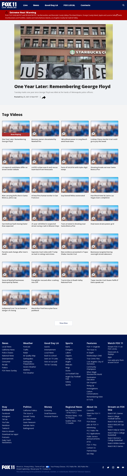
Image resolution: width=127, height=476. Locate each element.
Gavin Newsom (29, 422)
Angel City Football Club (72, 377)
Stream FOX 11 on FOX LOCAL (115, 347)
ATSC (89, 442)
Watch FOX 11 (115, 343)
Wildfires (26, 370)
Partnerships (92, 451)
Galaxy (68, 382)
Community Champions (91, 368)
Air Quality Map (29, 355)
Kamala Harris (28, 425)
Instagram (6, 416)
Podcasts (5, 437)
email (123, 467)
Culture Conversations (92, 392)
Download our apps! (10, 434)
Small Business (50, 413)
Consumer (6, 361)
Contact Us (91, 448)
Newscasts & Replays (113, 353)
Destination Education (91, 378)
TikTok (4, 419)
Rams (67, 346)
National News (8, 355)
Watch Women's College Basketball (115, 439)
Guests (47, 346)
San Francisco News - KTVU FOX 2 (73, 411)
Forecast (26, 346)
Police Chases (7, 352)
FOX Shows (91, 421)
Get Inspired (91, 382)
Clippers (68, 355)
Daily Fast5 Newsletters (7, 441)
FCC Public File (92, 430)
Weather (28, 343)
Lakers (68, 352)
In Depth (90, 352)
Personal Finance (51, 416)
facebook (103, 467)
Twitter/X (5, 428)
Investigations (92, 388)
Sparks (68, 385)
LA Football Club (72, 373)
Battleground (28, 428)
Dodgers (68, 358)
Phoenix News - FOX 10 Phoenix (73, 416)
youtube (118, 467)
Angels (68, 361)
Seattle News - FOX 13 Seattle (73, 422)
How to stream (8, 431)
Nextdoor (6, 425)
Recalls (5, 364)
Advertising (91, 427)
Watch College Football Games (114, 417)
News (5, 343)
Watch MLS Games (115, 446)
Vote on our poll (50, 361)
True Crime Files (93, 358)
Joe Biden (27, 419)
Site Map (90, 453)
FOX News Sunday (9, 370)
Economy (48, 410)
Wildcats (68, 364)
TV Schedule (91, 418)
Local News (6, 346)
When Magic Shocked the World (94, 373)
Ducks (67, 370)
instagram (113, 467)
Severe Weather (29, 367)
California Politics (30, 410)
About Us (92, 406)
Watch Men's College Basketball (116, 434)
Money (48, 406)
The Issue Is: (92, 349)
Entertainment (7, 358)
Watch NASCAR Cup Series (116, 425)
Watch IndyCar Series (116, 430)
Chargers (69, 349)
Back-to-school (50, 355)
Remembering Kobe (95, 397)
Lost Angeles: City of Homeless (95, 362)
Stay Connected (8, 408)
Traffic (25, 349)
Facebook (6, 413)
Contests (90, 410)
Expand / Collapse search (123, 5)
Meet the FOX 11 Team (93, 414)
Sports (69, 343)
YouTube (5, 422)
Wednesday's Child (94, 355)
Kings (67, 367)
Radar (25, 352)
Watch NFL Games (115, 413)
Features (92, 343)
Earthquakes (28, 358)
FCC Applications (93, 433)
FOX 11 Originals (93, 346)
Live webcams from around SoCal (116, 361)
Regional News (73, 406)
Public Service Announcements (93, 437)
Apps (110, 357)
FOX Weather (28, 373)
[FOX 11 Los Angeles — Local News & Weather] (10, 5)
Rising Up (90, 385)
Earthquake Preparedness (28, 362)
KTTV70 (90, 399)
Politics (5, 367)
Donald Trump (29, 416)
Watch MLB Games (115, 421)
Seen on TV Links (51, 358)
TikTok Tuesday (50, 364)
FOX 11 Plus (91, 445)
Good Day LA (51, 343)
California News (8, 349)
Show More (64, 323)
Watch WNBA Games (116, 443)
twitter (108, 467)
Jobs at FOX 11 (93, 424)
